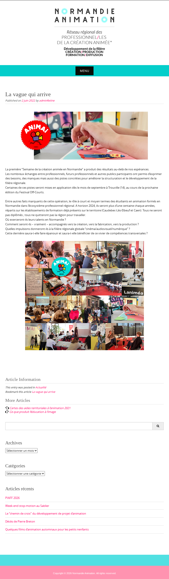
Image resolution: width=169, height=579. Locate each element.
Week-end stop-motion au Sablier (27, 506)
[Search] (158, 426)
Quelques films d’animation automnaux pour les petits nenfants (47, 529)
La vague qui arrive (43, 391)
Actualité (40, 387)
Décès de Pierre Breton (20, 521)
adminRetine (47, 100)
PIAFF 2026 (12, 498)
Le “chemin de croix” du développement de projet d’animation (45, 513)
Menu (84, 71)
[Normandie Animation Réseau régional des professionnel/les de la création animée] (85, 31)
